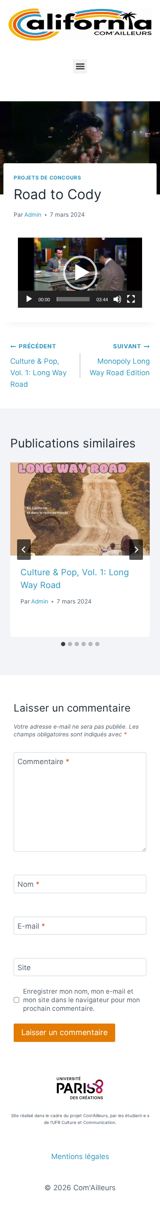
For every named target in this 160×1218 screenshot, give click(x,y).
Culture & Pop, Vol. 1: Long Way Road (38, 365)
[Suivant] (136, 549)
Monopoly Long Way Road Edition (120, 360)
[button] (80, 66)
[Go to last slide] (24, 549)
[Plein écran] (131, 299)
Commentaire (43, 761)
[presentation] (80, 509)
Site (24, 967)
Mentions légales (80, 1156)
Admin (32, 214)
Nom (28, 884)
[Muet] (117, 299)
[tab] (63, 644)
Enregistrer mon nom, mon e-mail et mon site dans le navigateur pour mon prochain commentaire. (81, 999)
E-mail (31, 926)
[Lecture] (29, 299)
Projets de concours (47, 177)
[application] (80, 273)
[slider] (73, 299)
